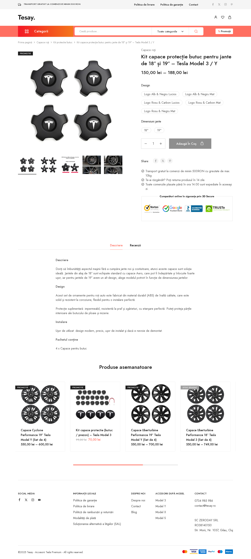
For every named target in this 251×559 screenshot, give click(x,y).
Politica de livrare (144, 4)
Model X (160, 512)
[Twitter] (26, 500)
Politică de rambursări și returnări (93, 512)
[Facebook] (19, 500)
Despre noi (138, 500)
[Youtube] (39, 500)
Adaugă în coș (186, 144)
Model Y (160, 506)
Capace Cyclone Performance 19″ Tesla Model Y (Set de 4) (36, 435)
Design (145, 85)
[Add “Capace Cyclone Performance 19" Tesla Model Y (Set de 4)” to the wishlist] (40, 420)
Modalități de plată (84, 518)
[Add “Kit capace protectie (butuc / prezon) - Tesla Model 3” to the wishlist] (95, 420)
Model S (160, 518)
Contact (193, 4)
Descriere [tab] (116, 245)
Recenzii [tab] (135, 245)
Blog (134, 512)
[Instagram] (32, 500)
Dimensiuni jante (151, 121)
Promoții (224, 31)
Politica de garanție (171, 4)
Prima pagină (25, 42)
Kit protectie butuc (62, 42)
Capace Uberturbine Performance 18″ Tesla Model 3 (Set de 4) (201, 435)
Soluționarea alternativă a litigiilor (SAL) (97, 524)
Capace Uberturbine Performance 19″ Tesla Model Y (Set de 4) (146, 435)
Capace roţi (43, 42)
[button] (120, 164)
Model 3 (160, 500)
